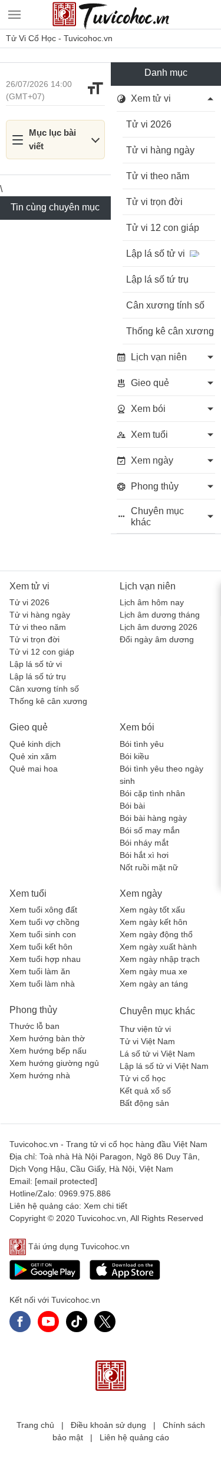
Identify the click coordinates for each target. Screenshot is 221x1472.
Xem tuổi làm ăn (39, 971)
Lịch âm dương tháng (160, 614)
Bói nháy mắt (144, 842)
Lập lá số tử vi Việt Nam (164, 1066)
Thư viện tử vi (145, 1029)
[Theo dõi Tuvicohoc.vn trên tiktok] (76, 1321)
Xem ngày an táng (154, 983)
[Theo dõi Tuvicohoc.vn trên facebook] (20, 1321)
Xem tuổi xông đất (43, 909)
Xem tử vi (29, 586)
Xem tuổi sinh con (42, 934)
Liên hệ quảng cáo (134, 1437)
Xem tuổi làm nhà (42, 983)
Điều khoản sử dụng (108, 1425)
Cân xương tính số (44, 688)
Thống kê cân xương (48, 701)
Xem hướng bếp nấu (48, 1050)
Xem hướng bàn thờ (47, 1038)
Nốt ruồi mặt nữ (149, 867)
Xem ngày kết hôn (153, 922)
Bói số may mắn (150, 830)
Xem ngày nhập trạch (160, 959)
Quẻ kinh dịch (35, 744)
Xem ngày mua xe (153, 971)
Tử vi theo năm (37, 627)
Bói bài (132, 805)
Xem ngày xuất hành (158, 946)
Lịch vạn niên (148, 586)
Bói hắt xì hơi (144, 855)
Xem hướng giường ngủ (54, 1063)
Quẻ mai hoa (33, 768)
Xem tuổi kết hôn (40, 946)
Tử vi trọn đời (34, 639)
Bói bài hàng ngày (153, 818)
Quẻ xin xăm (33, 756)
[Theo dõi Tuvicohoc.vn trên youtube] (48, 1321)
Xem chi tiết (105, 1206)
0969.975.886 (85, 1193)
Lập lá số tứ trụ (37, 676)
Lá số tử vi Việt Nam (157, 1053)
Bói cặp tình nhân (152, 793)
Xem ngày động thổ (156, 934)
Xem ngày (141, 893)
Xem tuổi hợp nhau (45, 959)
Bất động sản (144, 1103)
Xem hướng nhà (39, 1075)
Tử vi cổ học (143, 1078)
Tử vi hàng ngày (39, 614)
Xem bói (137, 727)
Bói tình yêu (142, 744)
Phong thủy (33, 1010)
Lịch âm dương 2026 (158, 627)
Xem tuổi (28, 893)
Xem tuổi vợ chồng (44, 922)
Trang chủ (35, 1425)
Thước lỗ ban (34, 1026)
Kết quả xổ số (145, 1090)
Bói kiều (134, 756)
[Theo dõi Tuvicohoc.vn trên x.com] (105, 1321)
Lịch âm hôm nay (152, 602)
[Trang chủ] (110, 14)
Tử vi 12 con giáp (41, 651)
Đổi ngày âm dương (157, 639)
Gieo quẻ (28, 727)
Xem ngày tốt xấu (152, 909)
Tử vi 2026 (29, 602)
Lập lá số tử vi (35, 664)
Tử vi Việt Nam (147, 1041)
